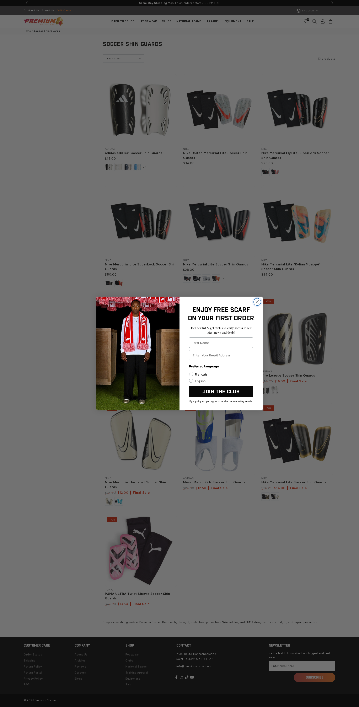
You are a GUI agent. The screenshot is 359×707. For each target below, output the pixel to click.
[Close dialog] (257, 302)
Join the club (221, 391)
